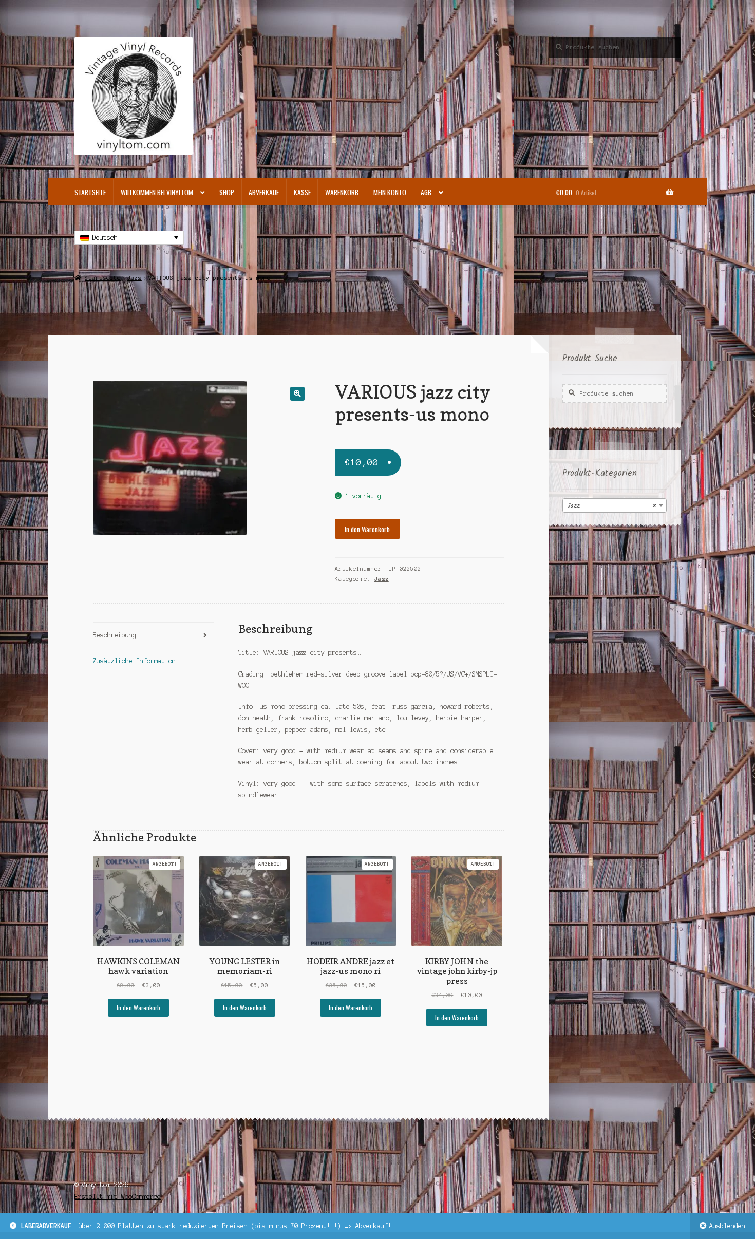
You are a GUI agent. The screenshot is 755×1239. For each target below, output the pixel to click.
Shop (226, 192)
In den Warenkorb (367, 529)
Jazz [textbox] (611, 506)
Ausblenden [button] (727, 1226)
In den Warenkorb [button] (138, 1007)
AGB (426, 192)
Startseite (90, 192)
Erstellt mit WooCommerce (117, 1196)
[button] (297, 394)
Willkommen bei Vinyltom (157, 192)
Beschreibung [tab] (114, 635)
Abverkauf (371, 1226)
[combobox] (614, 505)
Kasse (302, 192)
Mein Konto (389, 192)
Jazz (134, 278)
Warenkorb (341, 192)
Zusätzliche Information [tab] (134, 661)
